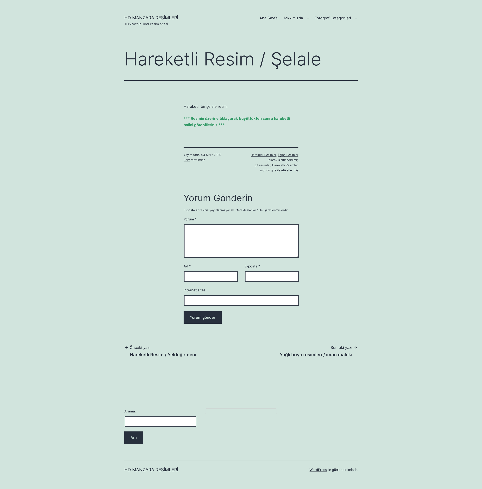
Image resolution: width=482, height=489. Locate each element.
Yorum (190, 219)
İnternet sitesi (195, 290)
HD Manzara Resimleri (151, 18)
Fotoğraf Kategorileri (333, 18)
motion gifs (268, 170)
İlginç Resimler (288, 155)
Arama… (131, 411)
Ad (187, 266)
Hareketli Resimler (263, 155)
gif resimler (262, 165)
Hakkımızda (292, 18)
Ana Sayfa (268, 18)
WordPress (318, 470)
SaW (187, 160)
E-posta (252, 266)
